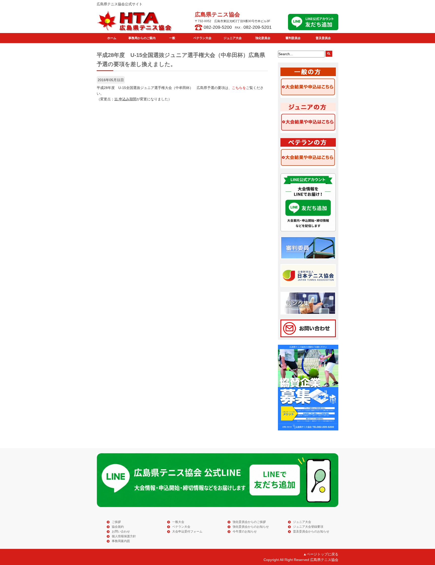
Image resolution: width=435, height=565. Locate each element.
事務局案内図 (121, 541)
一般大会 (178, 522)
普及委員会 (323, 38)
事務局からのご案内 (142, 38)
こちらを (239, 88)
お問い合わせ (121, 531)
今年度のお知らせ (245, 531)
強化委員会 (262, 38)
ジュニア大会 (233, 38)
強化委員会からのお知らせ (251, 526)
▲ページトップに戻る (320, 554)
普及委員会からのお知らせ (311, 531)
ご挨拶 (116, 522)
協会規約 (118, 526)
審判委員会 (293, 38)
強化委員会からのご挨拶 (249, 522)
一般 (172, 38)
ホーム (111, 38)
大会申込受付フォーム (187, 531)
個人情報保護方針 (124, 536)
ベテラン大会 (202, 38)
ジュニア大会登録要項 (308, 526)
